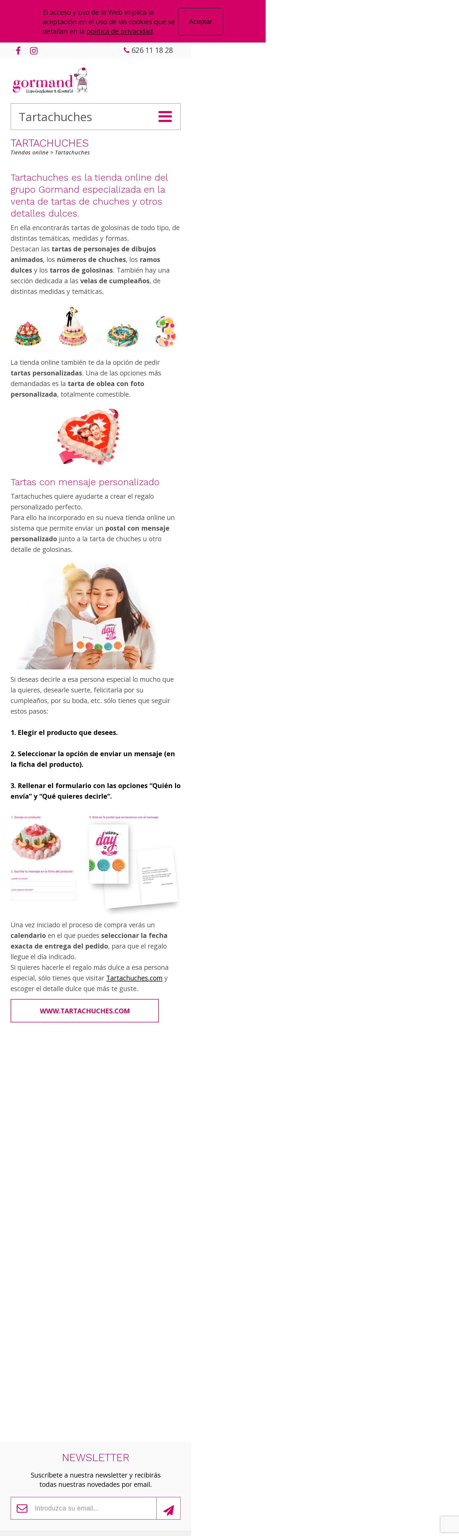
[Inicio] (50, 80)
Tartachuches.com (134, 977)
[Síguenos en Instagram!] (33, 51)
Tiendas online (30, 152)
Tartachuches (72, 152)
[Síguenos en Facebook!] (18, 51)
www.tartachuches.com (85, 1010)
